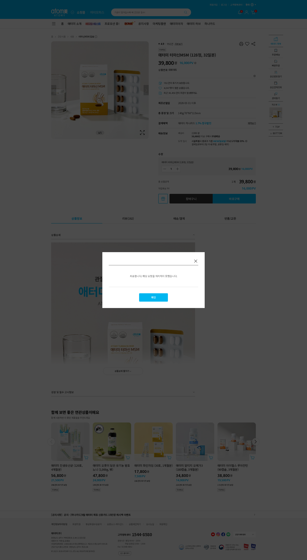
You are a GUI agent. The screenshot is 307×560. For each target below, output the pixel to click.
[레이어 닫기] (195, 261)
